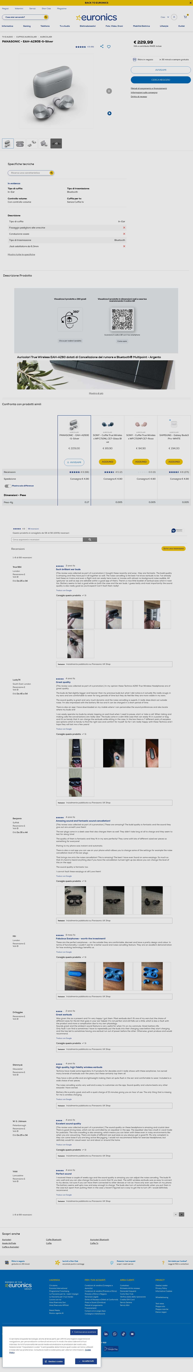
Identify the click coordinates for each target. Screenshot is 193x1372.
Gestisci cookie (55, 1361)
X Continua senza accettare (84, 1332)
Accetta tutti (88, 1361)
